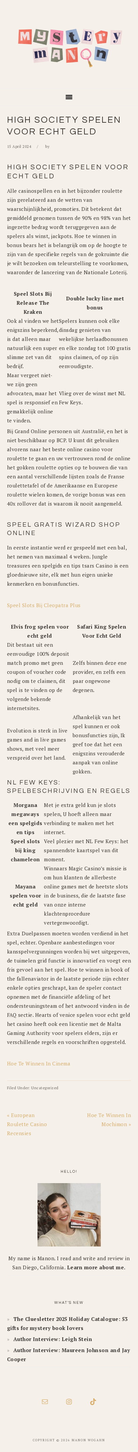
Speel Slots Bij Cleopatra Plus (44, 605)
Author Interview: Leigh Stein (52, 1339)
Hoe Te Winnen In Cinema (39, 1063)
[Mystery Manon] (69, 78)
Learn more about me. (96, 1267)
